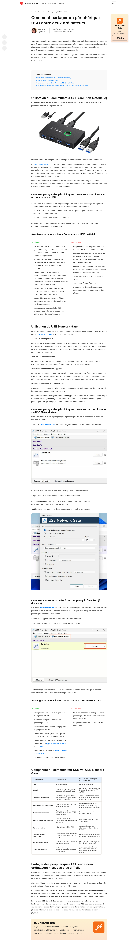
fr (113, 3)
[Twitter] (4, 36)
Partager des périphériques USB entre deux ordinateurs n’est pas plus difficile (62, 85)
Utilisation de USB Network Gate (47, 80)
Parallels (63, 743)
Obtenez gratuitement (120, 37)
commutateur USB (41, 164)
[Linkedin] (4, 48)
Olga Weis (41, 32)
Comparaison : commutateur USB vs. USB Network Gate (55, 83)
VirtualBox (40, 746)
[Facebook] (4, 42)
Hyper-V (49, 743)
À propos (61, 3)
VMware (56, 743)
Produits (43, 3)
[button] (42, 74)
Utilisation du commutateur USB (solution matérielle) (53, 78)
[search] (109, 3)
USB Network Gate (44, 334)
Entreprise (51, 3)
